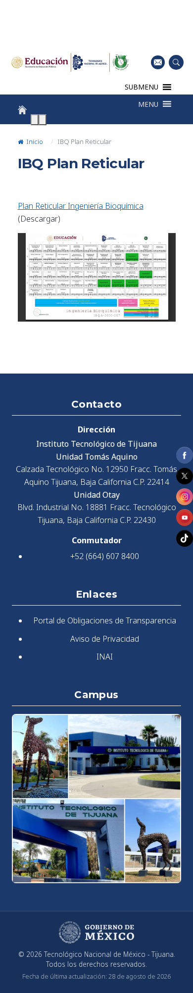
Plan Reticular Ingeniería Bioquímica (81, 205)
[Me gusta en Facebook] (184, 455)
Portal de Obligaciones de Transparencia (104, 620)
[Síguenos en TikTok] (184, 538)
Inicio (34, 141)
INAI (104, 656)
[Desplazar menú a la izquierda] (35, 119)
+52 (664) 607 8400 (104, 556)
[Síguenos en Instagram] (184, 496)
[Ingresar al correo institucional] (157, 62)
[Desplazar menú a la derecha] (43, 119)
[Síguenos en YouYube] (184, 517)
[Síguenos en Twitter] (184, 476)
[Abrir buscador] (176, 62)
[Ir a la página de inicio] (22, 109)
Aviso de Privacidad (104, 638)
